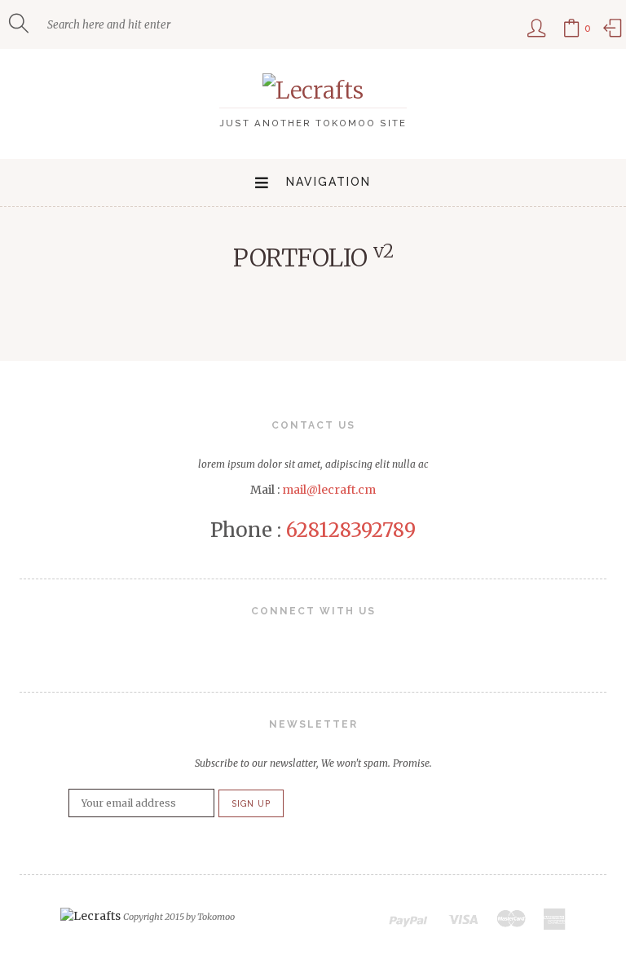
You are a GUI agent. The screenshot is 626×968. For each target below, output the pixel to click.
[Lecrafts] (313, 90)
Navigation (328, 181)
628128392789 (351, 530)
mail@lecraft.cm (329, 489)
